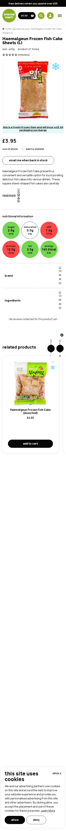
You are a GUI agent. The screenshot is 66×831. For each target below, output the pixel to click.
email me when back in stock (28, 160)
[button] (27, 15)
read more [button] (9, 195)
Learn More (48, 810)
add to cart (30, 443)
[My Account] (50, 15)
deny (36, 820)
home (9, 28)
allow (15, 820)
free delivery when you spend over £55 (33, 3)
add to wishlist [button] (35, 149)
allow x (56, 773)
